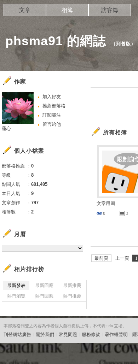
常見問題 (68, 334)
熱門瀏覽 (16, 296)
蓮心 (6, 128)
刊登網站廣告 (17, 334)
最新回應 (44, 285)
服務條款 (91, 334)
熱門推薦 (72, 296)
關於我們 (45, 334)
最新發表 (16, 285)
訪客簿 (109, 10)
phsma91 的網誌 (55, 41)
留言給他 (51, 124)
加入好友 (51, 96)
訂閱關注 (51, 115)
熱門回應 (44, 296)
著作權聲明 (116, 334)
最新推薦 (72, 285)
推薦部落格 (53, 105)
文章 (24, 10)
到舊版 (123, 43)
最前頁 (101, 258)
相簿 (67, 10)
